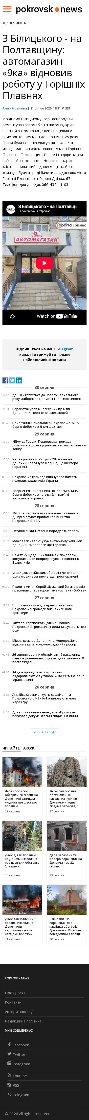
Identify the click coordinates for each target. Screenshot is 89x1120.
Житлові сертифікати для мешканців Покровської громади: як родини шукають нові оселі (49, 626)
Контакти (13, 1002)
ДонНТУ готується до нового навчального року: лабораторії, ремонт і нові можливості (46, 397)
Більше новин (44, 732)
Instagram (21, 1063)
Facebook (21, 1044)
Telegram (64, 348)
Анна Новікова (14, 108)
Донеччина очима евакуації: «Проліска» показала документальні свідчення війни (45, 714)
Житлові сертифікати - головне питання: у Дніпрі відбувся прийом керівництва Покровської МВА (45, 517)
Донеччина (14, 22)
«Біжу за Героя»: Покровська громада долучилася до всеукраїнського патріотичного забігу (49, 445)
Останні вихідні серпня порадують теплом (46, 531)
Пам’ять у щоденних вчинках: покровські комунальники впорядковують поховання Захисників (46, 558)
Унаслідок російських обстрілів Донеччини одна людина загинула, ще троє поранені (46, 574)
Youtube (20, 1075)
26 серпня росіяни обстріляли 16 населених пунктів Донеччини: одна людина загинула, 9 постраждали (48, 658)
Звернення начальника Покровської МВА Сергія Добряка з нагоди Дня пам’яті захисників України (45, 494)
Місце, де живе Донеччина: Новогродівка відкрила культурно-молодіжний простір (45, 642)
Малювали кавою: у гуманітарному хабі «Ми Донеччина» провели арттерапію (47, 543)
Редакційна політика (23, 1020)
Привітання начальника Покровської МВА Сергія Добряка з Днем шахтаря (45, 424)
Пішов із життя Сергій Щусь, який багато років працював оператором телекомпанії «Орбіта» (49, 588)
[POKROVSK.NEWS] (49, 8)
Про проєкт (15, 992)
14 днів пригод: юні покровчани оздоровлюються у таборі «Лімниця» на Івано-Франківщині (49, 676)
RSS (16, 1085)
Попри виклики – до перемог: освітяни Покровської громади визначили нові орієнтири (42, 609)
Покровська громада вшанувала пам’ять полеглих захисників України (44, 478)
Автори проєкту (19, 1011)
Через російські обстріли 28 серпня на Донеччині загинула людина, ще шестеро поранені (45, 463)
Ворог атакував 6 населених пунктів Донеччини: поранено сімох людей (41, 411)
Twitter (19, 1054)
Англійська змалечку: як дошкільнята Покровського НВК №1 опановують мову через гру (44, 698)
